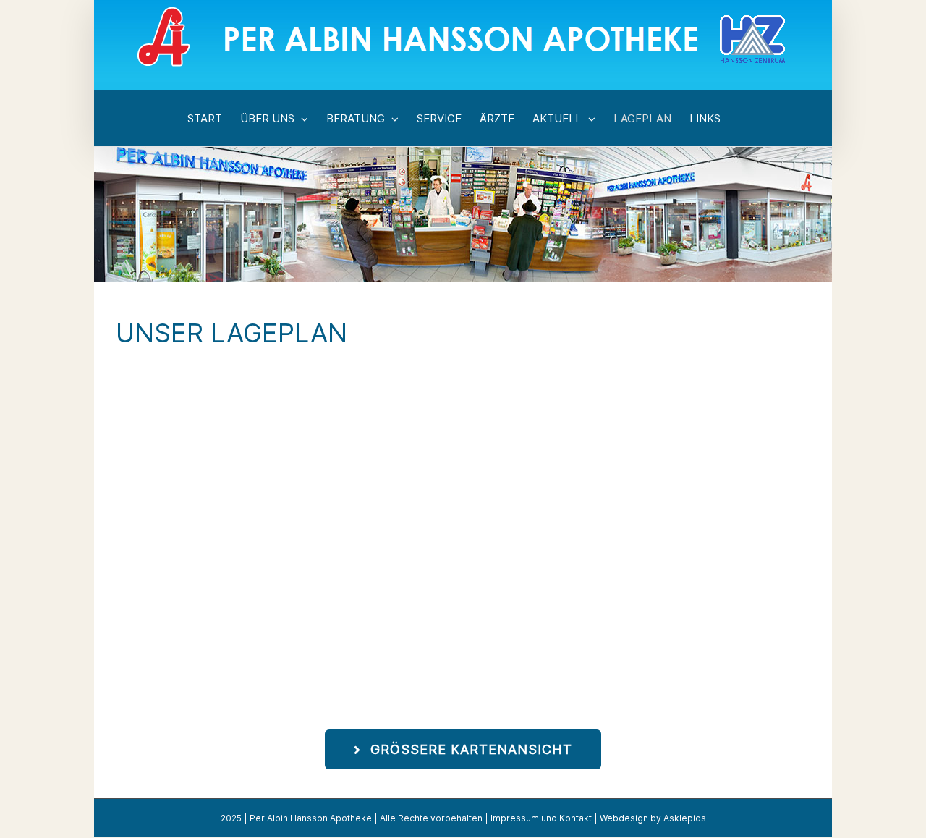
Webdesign (624, 818)
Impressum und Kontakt (541, 818)
